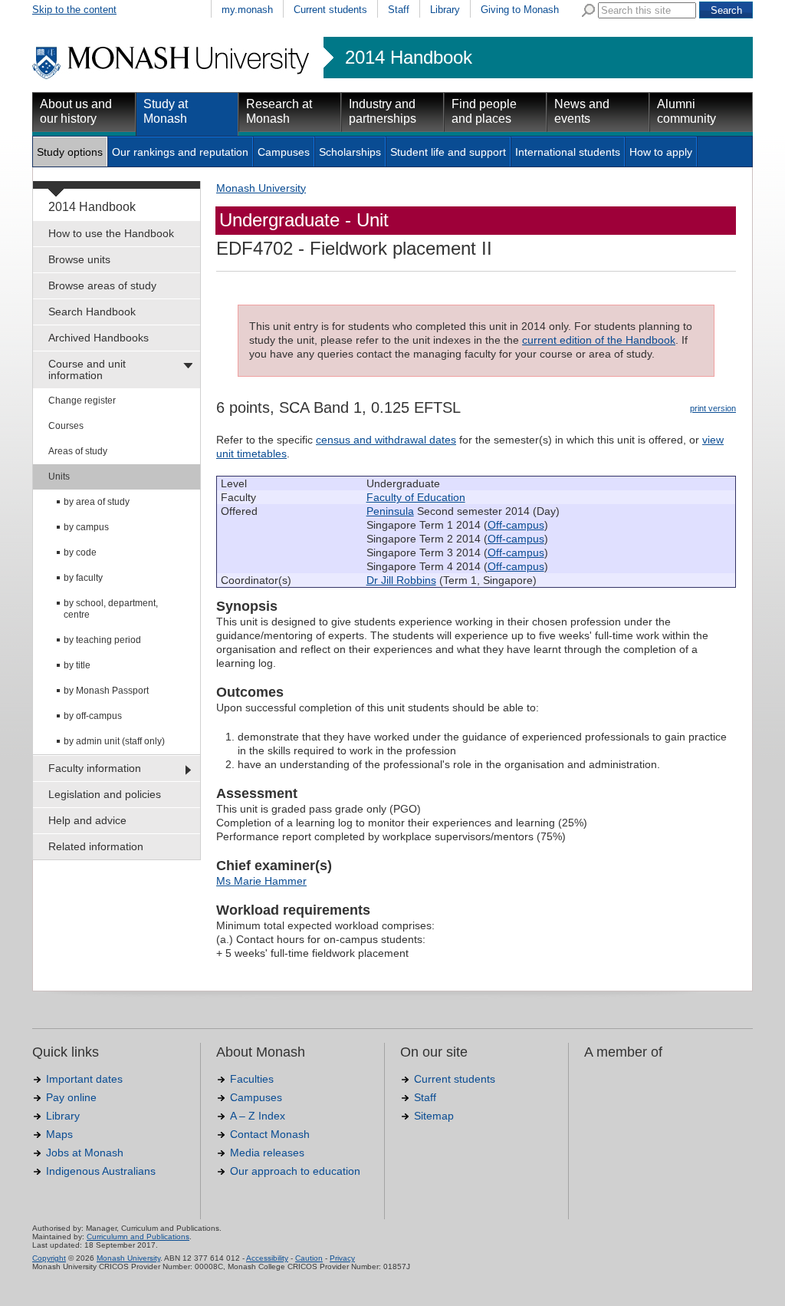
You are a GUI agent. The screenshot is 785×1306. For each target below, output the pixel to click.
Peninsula (390, 511)
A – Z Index (257, 1116)
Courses (66, 425)
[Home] (172, 77)
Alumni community (686, 111)
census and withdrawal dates (386, 440)
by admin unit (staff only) (114, 741)
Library (445, 9)
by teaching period (102, 640)
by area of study (97, 501)
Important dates (84, 1079)
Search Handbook (92, 311)
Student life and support (448, 152)
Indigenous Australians (101, 1171)
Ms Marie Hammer (261, 881)
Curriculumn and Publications (138, 1236)
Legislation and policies (104, 794)
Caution (309, 1258)
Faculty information (94, 768)
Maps (59, 1134)
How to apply (660, 152)
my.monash (247, 9)
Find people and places (484, 111)
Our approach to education (295, 1171)
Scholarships (350, 152)
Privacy (342, 1258)
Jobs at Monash (84, 1152)
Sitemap (434, 1116)
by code (80, 552)
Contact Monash (270, 1134)
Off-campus (516, 525)
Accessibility (267, 1258)
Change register (82, 400)
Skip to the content (74, 9)
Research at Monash (279, 111)
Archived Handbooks (98, 337)
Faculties (252, 1079)
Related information (95, 846)
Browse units (79, 259)
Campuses (284, 152)
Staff (398, 9)
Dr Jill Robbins (401, 580)
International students (567, 152)
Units (59, 476)
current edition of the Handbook (598, 340)
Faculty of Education (415, 497)
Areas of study (77, 451)
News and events (581, 111)
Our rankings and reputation (180, 152)
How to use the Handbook (111, 233)
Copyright (49, 1258)
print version (713, 408)
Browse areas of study (102, 285)
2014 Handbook (408, 57)
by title (77, 665)
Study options (70, 152)
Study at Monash (165, 111)
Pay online (71, 1097)
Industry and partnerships (382, 111)
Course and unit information (87, 369)
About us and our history (76, 111)
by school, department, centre (111, 609)
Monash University (261, 188)
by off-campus (93, 716)
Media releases (267, 1152)
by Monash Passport (106, 690)
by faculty (83, 577)
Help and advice (87, 820)
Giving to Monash (520, 9)
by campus (86, 527)
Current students (330, 9)
